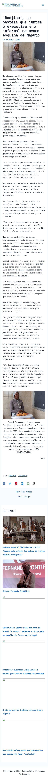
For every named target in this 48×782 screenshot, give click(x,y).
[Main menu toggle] (43, 5)
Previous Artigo (24, 492)
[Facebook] (4, 483)
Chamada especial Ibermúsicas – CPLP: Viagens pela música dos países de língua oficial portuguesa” (24, 551)
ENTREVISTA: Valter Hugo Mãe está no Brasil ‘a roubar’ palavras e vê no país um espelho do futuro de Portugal (23, 631)
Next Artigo (24, 497)
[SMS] (34, 483)
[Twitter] (10, 483)
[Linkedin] (22, 483)
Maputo (12, 475)
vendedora (22, 475)
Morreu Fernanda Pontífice (16, 591)
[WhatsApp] (28, 483)
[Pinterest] (16, 483)
